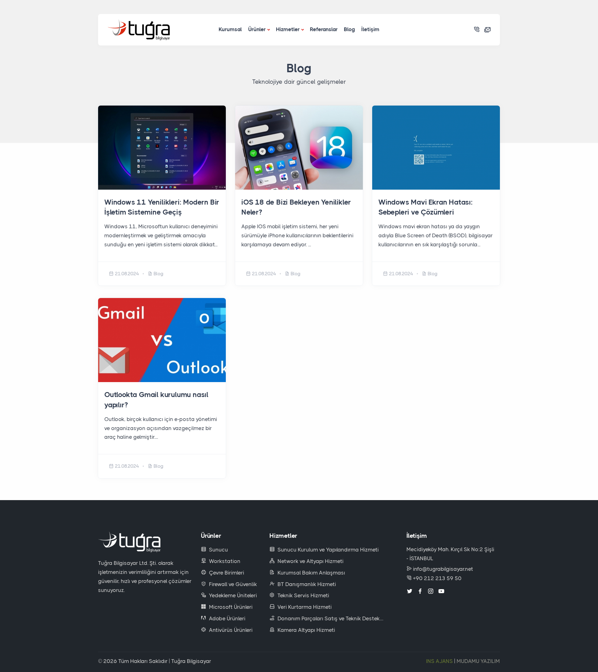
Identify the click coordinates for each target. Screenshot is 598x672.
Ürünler (257, 29)
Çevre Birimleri (226, 573)
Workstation (224, 561)
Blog (349, 29)
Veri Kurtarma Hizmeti (304, 607)
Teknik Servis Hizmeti (302, 595)
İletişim (370, 29)
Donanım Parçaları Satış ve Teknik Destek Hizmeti (324, 619)
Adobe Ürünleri (226, 618)
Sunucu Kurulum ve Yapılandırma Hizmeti (327, 550)
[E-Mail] (487, 29)
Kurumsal (230, 29)
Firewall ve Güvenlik (232, 584)
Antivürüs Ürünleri (230, 630)
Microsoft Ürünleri (230, 607)
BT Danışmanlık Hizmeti (306, 584)
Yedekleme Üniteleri (232, 595)
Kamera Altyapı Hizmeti (305, 630)
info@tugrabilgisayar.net (443, 569)
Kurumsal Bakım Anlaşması (310, 573)
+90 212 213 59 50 (437, 578)
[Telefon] (477, 29)
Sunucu (218, 550)
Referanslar (324, 29)
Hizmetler (288, 29)
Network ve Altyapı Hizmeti (310, 561)
